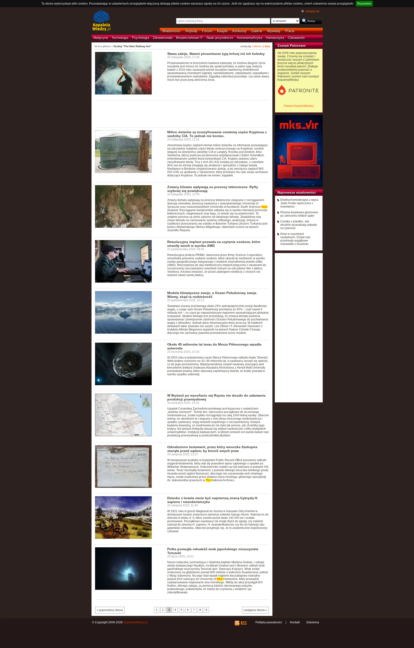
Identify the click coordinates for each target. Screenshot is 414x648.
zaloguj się (312, 11)
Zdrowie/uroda (162, 38)
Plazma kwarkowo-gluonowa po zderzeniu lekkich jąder (299, 214)
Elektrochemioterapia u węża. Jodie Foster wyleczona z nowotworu (299, 203)
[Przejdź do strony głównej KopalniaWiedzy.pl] (101, 21)
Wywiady (274, 31)
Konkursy (239, 31)
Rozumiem (364, 3)
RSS (244, 623)
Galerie (256, 31)
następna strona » (255, 610)
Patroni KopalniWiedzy (299, 106)
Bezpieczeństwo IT (189, 38)
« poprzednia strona (110, 610)
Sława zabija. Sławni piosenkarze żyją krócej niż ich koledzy (216, 54)
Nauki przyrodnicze (220, 38)
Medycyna (100, 38)
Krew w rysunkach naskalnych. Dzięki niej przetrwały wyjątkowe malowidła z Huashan (295, 239)
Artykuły (191, 31)
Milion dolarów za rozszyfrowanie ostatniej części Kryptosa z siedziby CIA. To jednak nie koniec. (217, 134)
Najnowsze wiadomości (296, 192)
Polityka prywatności (268, 622)
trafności (257, 46)
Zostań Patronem (291, 45)
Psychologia (140, 38)
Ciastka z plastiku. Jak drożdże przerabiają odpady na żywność (298, 225)
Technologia (120, 38)
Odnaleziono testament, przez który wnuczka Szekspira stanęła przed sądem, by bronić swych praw (212, 449)
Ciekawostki (296, 38)
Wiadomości (171, 31)
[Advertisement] (182, 113)
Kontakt (295, 622)
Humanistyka (275, 38)
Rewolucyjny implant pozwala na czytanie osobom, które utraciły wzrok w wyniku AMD (213, 244)
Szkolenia (312, 622)
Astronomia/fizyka (249, 38)
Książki (222, 31)
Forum (207, 31)
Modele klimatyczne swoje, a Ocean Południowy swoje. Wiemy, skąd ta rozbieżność (212, 295)
